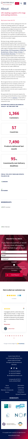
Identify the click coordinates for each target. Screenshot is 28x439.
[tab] (6, 336)
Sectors (7, 392)
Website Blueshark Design (14, 435)
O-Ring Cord (22, 50)
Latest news (21, 388)
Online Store (21, 392)
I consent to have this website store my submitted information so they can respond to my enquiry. (14, 268)
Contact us (21, 390)
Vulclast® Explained (21, 394)
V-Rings (15, 52)
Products (7, 388)
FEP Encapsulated (14, 50)
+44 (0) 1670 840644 (15, 373)
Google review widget (9, 343)
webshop (14, 98)
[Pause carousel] (14, 338)
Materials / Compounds (7, 390)
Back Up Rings (5, 50)
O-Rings (22, 48)
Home (7, 385)
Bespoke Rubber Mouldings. (8, 54)
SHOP (17, 3)
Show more (7, 324)
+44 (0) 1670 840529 (15, 371)
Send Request (15, 275)
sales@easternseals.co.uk (15, 375)
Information (21, 385)
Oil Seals (20, 52)
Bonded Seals (4, 52)
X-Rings (11, 52)
